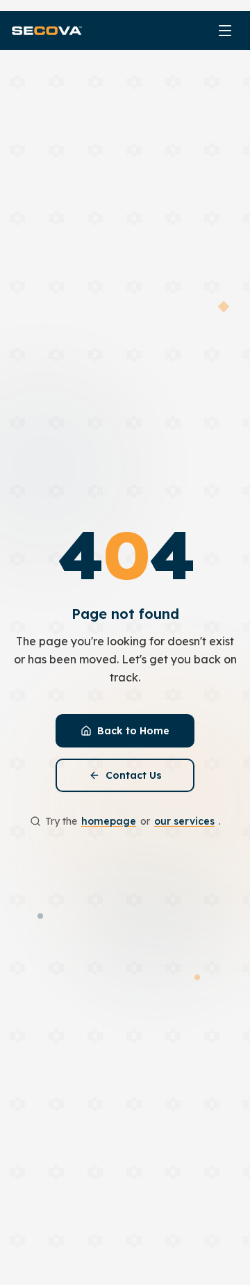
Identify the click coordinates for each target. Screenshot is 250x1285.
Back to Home (133, 731)
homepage (108, 821)
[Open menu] (225, 31)
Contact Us (134, 775)
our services (184, 821)
